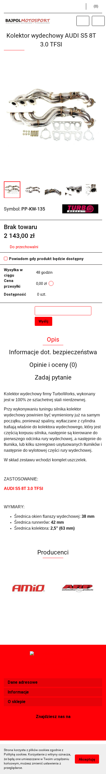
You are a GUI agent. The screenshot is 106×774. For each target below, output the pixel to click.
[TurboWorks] (80, 209)
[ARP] (77, 588)
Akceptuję (87, 759)
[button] (53, 682)
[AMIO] (28, 588)
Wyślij (43, 321)
